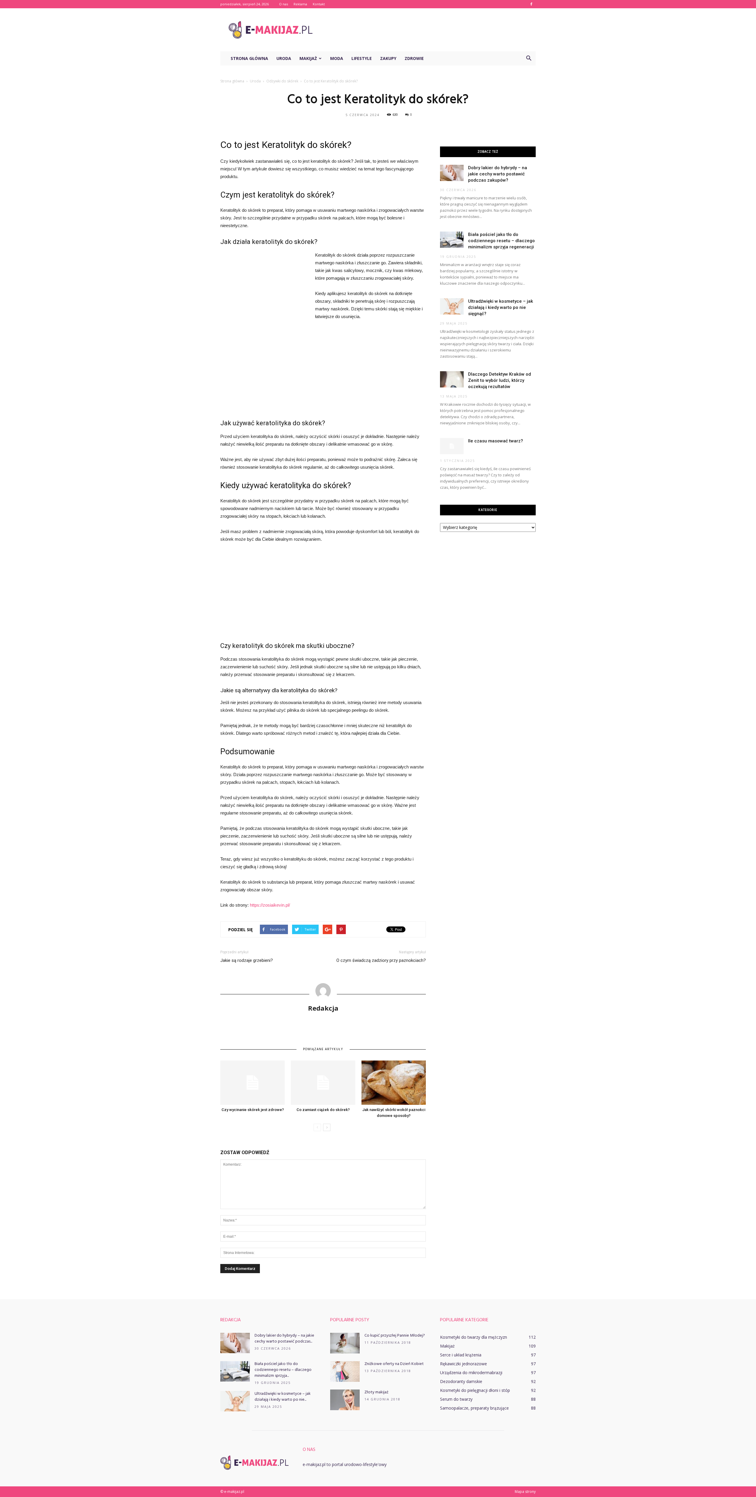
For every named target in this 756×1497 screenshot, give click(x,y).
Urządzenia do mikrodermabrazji (471, 1372)
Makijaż (308, 58)
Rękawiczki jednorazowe (463, 1363)
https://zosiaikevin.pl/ (270, 905)
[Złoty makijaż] (345, 1400)
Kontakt (319, 4)
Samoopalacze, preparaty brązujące (474, 1408)
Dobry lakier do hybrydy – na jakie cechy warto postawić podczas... (284, 1338)
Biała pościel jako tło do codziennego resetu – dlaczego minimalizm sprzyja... (283, 1370)
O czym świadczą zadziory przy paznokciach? (381, 960)
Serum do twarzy (456, 1399)
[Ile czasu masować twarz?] (452, 446)
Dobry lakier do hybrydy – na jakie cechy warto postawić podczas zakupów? (497, 174)
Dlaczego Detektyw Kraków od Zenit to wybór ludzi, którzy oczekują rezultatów (499, 380)
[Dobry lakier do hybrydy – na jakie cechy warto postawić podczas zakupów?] (452, 173)
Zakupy (388, 58)
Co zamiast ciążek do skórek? (323, 1109)
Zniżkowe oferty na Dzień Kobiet (394, 1364)
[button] (529, 58)
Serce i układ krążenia (460, 1355)
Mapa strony (525, 1491)
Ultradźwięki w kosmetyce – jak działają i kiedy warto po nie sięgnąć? (500, 307)
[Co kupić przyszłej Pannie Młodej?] (345, 1343)
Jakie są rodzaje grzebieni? (246, 960)
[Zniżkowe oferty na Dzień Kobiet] (345, 1371)
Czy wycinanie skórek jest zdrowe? (252, 1109)
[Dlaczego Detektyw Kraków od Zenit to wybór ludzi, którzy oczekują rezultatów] (452, 379)
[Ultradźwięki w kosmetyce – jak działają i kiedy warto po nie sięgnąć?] (452, 306)
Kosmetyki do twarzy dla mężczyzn (473, 1337)
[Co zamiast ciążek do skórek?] (323, 1083)
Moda (336, 58)
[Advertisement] (428, 30)
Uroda (283, 58)
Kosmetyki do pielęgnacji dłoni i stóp (475, 1390)
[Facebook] (531, 4)
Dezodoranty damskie (461, 1381)
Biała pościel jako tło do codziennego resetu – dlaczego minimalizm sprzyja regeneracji (501, 241)
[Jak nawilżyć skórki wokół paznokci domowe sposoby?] (393, 1083)
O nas (283, 4)
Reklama (300, 4)
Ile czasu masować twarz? (495, 441)
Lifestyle (361, 58)
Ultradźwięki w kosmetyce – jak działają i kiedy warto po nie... (283, 1396)
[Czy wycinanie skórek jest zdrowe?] (252, 1083)
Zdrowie (414, 58)
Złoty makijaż (376, 1392)
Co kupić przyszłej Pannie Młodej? (394, 1335)
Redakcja (323, 1008)
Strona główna (249, 58)
